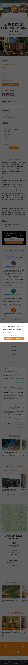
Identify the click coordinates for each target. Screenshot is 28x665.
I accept (19, 338)
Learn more (14, 335)
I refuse (9, 338)
